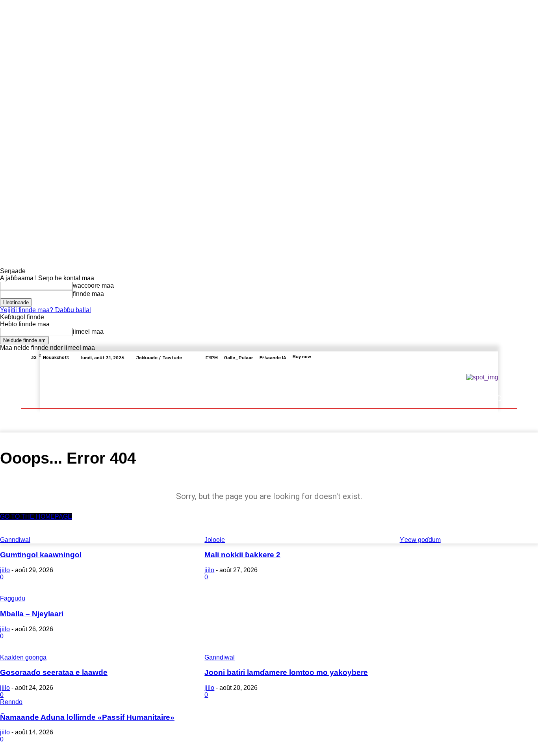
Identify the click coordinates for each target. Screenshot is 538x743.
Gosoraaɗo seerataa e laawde (54, 672)
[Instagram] (474, 357)
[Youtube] (503, 357)
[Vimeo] (493, 357)
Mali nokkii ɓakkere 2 (242, 555)
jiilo (5, 570)
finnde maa (88, 293)
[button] (498, 398)
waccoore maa (93, 285)
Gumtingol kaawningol (41, 555)
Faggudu (12, 598)
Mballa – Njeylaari (31, 614)
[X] (484, 357)
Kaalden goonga (23, 657)
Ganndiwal (219, 657)
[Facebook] (465, 357)
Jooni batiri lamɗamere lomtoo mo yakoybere (286, 672)
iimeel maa (88, 331)
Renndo (11, 702)
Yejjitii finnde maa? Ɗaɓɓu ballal (45, 310)
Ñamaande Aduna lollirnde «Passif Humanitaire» (87, 717)
